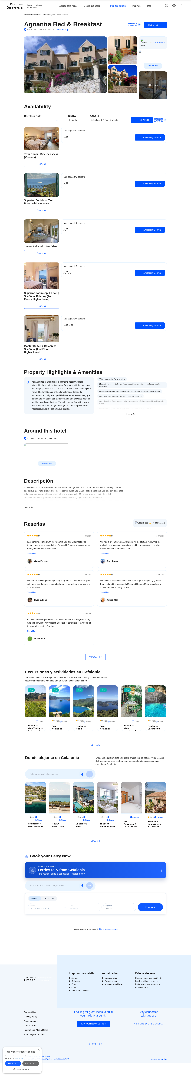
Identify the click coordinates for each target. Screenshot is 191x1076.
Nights (72, 115)
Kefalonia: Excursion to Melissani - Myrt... (154, 730)
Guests (94, 115)
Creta (74, 984)
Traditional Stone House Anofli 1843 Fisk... (154, 826)
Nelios (164, 1059)
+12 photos (153, 85)
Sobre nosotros (31, 1021)
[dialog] (22, 1060)
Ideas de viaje (111, 978)
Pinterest (103, 1050)
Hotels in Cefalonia (42, 15)
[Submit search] (89, 774)
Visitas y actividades (114, 984)
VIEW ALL (94, 657)
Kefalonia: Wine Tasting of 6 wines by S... (35, 728)
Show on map (153, 66)
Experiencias (111, 981)
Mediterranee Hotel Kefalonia (35, 825)
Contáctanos (30, 1025)
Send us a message (108, 929)
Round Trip (49, 898)
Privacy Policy (30, 1017)
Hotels (31, 15)
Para (71, 906)
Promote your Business (34, 1034)
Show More (31, 553)
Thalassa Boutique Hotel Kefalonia (107, 826)
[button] (22, 1069)
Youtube (98, 1050)
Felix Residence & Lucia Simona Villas (130, 825)
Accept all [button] (13, 1063)
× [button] (39, 1050)
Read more (19, 1058)
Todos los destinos (80, 990)
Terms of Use (30, 1012)
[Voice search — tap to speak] (82, 774)
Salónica (75, 981)
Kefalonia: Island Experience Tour (81, 730)
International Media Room (36, 1030)
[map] (167, 5)
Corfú (74, 987)
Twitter (93, 1048)
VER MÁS (95, 745)
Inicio (26, 15)
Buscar (152, 907)
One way (34, 898)
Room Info (41, 164)
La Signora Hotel (81, 825)
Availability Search (152, 137)
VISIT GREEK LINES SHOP (147, 1024)
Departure (109, 905)
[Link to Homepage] (15, 11)
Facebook (84, 1050)
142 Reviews (158, 43)
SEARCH (144, 120)
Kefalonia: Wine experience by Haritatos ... (131, 730)
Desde (33, 906)
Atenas (74, 978)
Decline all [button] (30, 1063)
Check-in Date (32, 116)
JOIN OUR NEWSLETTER (93, 1024)
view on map (62, 29)
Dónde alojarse (145, 973)
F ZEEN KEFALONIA (58, 825)
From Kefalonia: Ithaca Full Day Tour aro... (107, 730)
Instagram (88, 1050)
